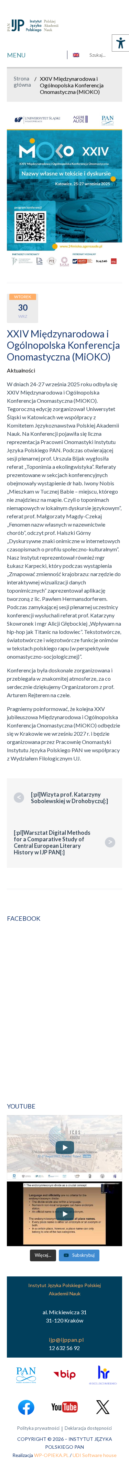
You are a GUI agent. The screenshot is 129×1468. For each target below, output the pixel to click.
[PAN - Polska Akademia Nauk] (26, 1375)
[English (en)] (76, 55)
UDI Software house (95, 1455)
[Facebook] (26, 1407)
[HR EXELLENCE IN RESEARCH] (103, 1375)
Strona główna (22, 81)
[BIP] (64, 1375)
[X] (103, 1407)
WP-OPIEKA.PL (51, 1455)
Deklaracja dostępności (88, 1428)
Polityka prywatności (38, 1428)
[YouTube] (64, 1407)
